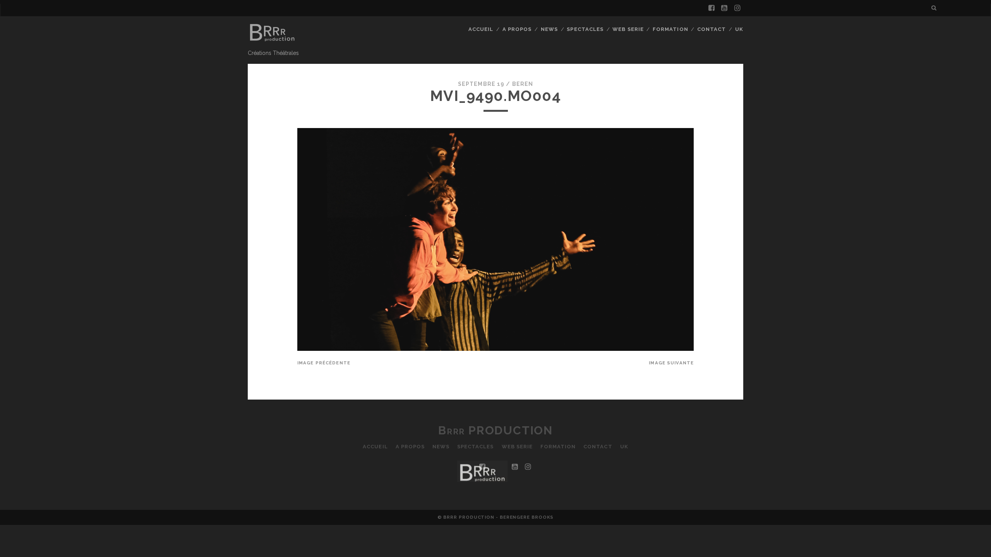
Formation (670, 29)
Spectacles (585, 29)
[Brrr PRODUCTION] (272, 43)
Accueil (480, 29)
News (549, 29)
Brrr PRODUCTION (495, 430)
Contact (711, 29)
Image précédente (323, 363)
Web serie (627, 29)
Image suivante (671, 363)
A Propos (517, 29)
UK (739, 29)
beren (522, 84)
